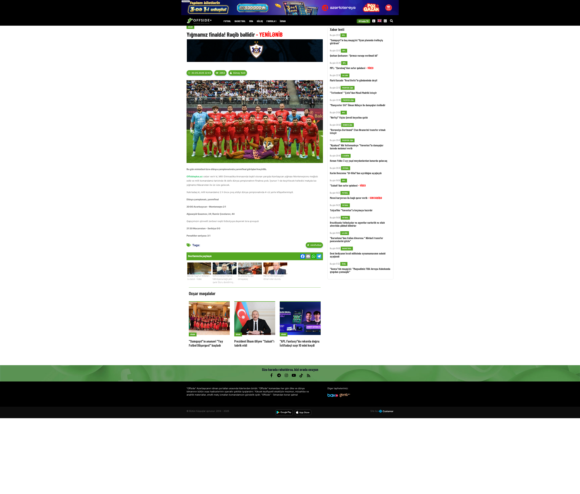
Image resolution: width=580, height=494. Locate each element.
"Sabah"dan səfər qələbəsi (348, 185)
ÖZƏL (344, 264)
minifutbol (315, 245)
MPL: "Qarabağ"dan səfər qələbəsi (351, 68)
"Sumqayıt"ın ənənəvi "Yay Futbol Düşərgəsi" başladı (206, 343)
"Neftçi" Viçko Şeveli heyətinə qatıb (349, 117)
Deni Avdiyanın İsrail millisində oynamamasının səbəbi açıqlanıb (357, 255)
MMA (251, 21)
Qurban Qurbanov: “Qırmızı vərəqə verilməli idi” (354, 55)
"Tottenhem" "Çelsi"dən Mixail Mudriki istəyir (353, 92)
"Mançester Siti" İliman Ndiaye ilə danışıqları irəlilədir (357, 105)
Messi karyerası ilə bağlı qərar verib (356, 198)
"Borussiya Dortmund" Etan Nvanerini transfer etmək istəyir (357, 131)
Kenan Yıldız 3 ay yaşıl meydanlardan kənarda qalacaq (358, 160)
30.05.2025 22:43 (201, 72)
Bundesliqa (347, 125)
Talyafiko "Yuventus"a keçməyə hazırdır (351, 210)
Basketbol (240, 21)
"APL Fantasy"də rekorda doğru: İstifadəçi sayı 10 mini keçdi (300, 343)
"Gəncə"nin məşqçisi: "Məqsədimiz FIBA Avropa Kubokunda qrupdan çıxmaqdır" (360, 270)
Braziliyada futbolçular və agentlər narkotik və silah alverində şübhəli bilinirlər (357, 224)
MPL (343, 35)
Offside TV (363, 21)
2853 (222, 72)
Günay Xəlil (239, 72)
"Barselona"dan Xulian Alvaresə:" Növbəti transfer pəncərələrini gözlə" (356, 239)
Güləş (260, 21)
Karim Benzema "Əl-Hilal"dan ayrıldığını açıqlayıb (356, 173)
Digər (190, 27)
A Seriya (346, 155)
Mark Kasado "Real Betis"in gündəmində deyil (353, 80)
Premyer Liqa (347, 88)
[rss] (308, 375)
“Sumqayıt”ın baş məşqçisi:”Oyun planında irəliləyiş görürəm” (356, 42)
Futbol (227, 21)
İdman (283, 21)
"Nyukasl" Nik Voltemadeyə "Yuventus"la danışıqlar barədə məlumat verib (356, 147)
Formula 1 (271, 21)
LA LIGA (345, 75)
